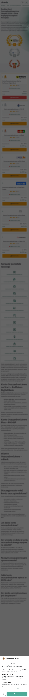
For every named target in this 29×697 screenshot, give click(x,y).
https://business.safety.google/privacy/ (14, 688)
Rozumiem (16, 693)
